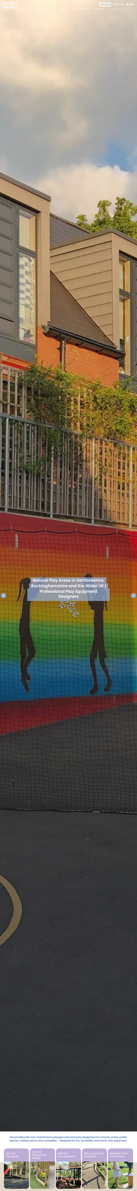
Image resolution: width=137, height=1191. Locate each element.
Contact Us (105, 4)
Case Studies (85, 9)
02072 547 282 (119, 4)
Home (22, 9)
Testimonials (99, 9)
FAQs (74, 9)
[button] (33, 9)
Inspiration (64, 9)
